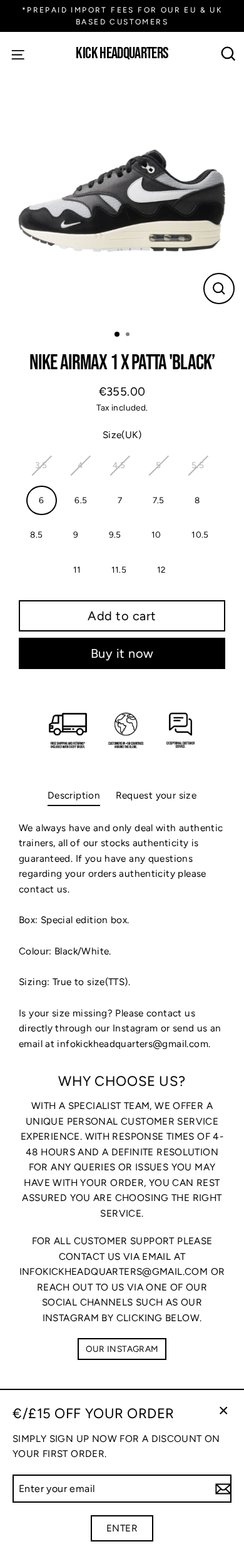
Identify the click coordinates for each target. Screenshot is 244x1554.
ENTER (122, 1528)
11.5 (119, 570)
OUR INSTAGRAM (122, 1349)
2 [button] (129, 335)
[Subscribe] (221, 1489)
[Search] (228, 54)
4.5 (119, 465)
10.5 (200, 534)
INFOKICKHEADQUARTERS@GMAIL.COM (113, 1271)
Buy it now (122, 653)
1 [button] (117, 335)
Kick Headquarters (122, 54)
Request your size (156, 795)
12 (161, 570)
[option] (122, 198)
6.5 (80, 500)
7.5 (159, 500)
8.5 (36, 534)
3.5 (41, 465)
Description (74, 795)
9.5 (115, 534)
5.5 (197, 465)
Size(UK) (122, 435)
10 (156, 534)
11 (77, 570)
